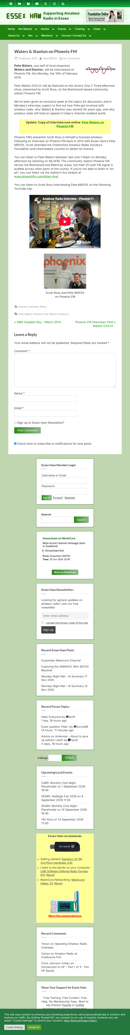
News (43, 306)
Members (47, 35)
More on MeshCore (65, 572)
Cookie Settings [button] (14, 1027)
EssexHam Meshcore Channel (61, 660)
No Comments (71, 58)
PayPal (66, 1005)
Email (19, 408)
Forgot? (58, 497)
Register (70, 497)
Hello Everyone (51, 717)
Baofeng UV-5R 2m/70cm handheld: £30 (61, 860)
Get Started (25, 28)
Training (80, 28)
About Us (13, 35)
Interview (33, 306)
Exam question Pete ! (55, 726)
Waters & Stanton (59, 314)
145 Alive (47, 819)
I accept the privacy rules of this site (67, 622)
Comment (22, 351)
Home (11, 28)
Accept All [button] (34, 1027)
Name (19, 393)
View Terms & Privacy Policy (80, 1020)
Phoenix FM (41, 314)
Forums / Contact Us (74, 35)
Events (62, 28)
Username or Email (54, 475)
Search (46, 514)
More (50, 875)
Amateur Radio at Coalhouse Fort (59, 955)
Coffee (79, 1005)
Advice (45, 28)
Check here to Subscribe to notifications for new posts (53, 443)
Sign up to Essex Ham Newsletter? (40, 422)
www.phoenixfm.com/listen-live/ (36, 176)
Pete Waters (25, 314)
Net (30, 35)
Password (48, 486)
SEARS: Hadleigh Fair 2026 (59, 796)
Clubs (96, 28)
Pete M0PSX (50, 58)
